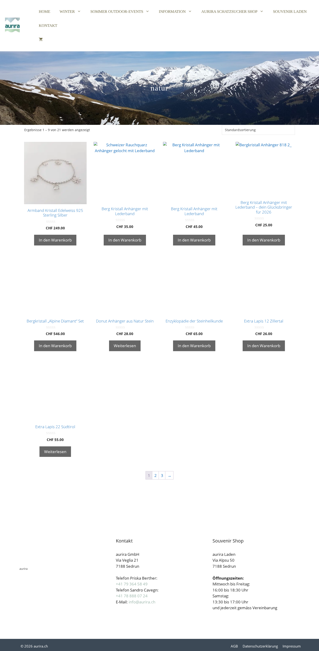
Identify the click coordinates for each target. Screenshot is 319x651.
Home (44, 11)
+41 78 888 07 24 (132, 595)
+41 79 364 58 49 (132, 584)
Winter (67, 11)
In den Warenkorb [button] (55, 240)
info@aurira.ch (142, 602)
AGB (234, 646)
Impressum (292, 646)
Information (172, 11)
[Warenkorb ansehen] (40, 40)
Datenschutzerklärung (260, 646)
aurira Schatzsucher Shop (229, 11)
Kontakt (48, 25)
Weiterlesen (125, 345)
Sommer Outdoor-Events (116, 11)
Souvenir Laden (290, 11)
